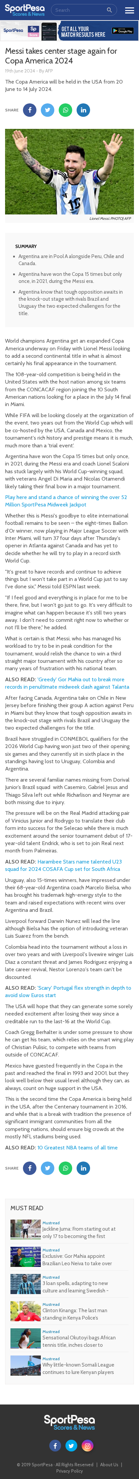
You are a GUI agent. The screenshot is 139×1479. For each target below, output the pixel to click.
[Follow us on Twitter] (71, 1445)
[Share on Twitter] (47, 110)
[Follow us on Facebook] (55, 1445)
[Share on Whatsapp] (65, 110)
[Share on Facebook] (29, 110)
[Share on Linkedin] (83, 110)
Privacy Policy (69, 1471)
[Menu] (129, 8)
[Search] (109, 10)
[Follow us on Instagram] (87, 1445)
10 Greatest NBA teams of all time (77, 1147)
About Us (109, 1464)
